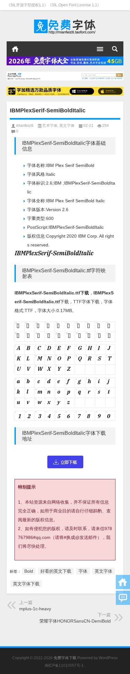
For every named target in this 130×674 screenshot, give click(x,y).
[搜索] (114, 48)
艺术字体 (49, 125)
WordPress (108, 658)
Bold (28, 571)
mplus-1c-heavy (35, 608)
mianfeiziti (24, 125)
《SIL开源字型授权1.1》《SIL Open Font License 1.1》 (54, 5)
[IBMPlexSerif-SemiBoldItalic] (65, 462)
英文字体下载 (26, 583)
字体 (83, 571)
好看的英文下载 (55, 571)
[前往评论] (123, 598)
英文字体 (66, 125)
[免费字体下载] (65, 25)
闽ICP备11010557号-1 (64, 665)
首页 (15, 48)
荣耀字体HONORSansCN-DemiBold (75, 621)
